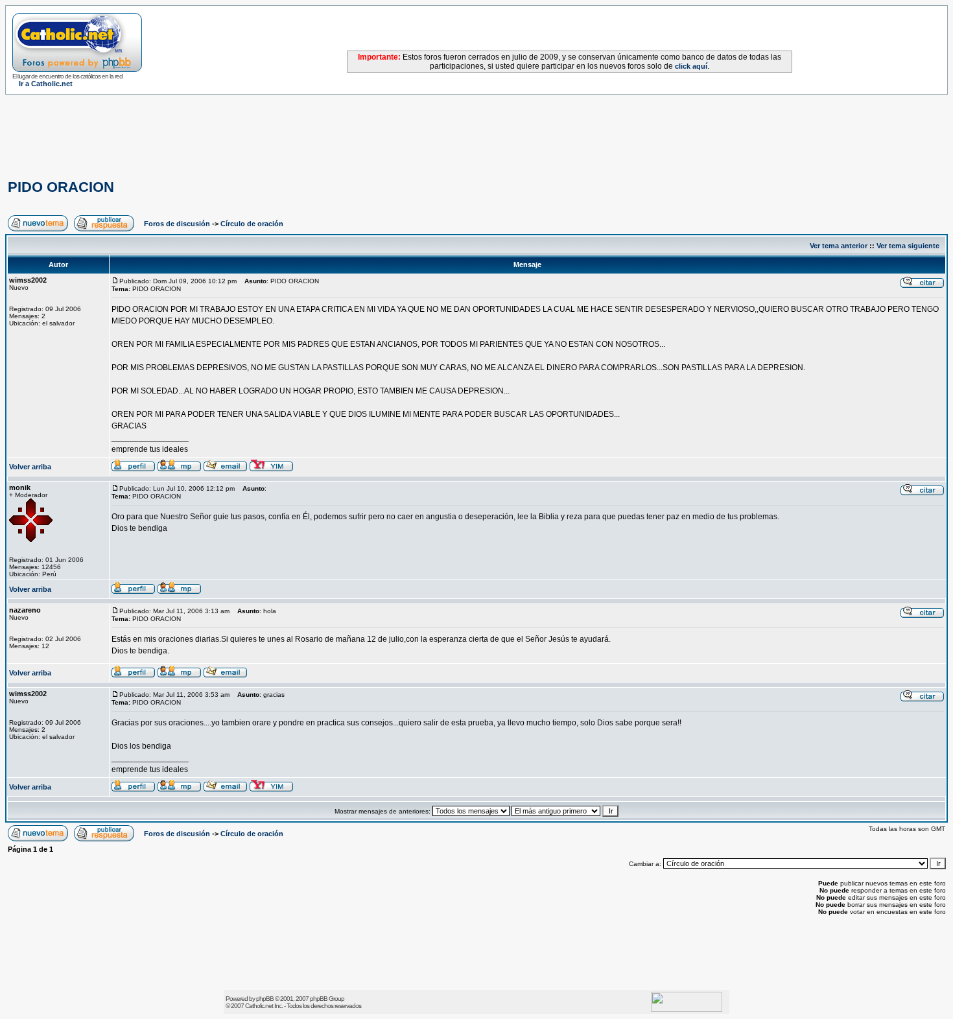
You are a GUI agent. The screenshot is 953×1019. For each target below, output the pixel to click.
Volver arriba (30, 467)
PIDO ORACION (61, 187)
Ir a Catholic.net (46, 84)
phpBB (265, 998)
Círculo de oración (251, 224)
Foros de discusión (177, 224)
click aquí (691, 66)
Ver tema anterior (838, 246)
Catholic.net (259, 1005)
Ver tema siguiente (908, 246)
